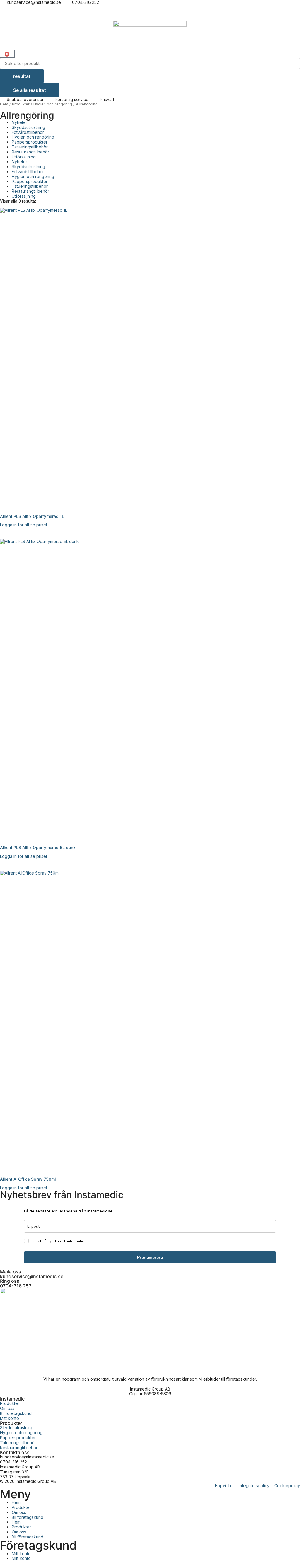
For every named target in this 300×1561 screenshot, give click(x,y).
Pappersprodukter (29, 141)
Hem (4, 104)
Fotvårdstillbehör (28, 132)
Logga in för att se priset (23, 524)
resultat (21, 76)
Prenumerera (150, 1257)
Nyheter (19, 122)
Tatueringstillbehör (30, 146)
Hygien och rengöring (52, 104)
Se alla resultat (29, 90)
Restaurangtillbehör (30, 151)
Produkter (21, 104)
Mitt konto (21, 1553)
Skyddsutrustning (28, 127)
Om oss (19, 1512)
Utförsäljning (24, 156)
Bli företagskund (27, 1517)
